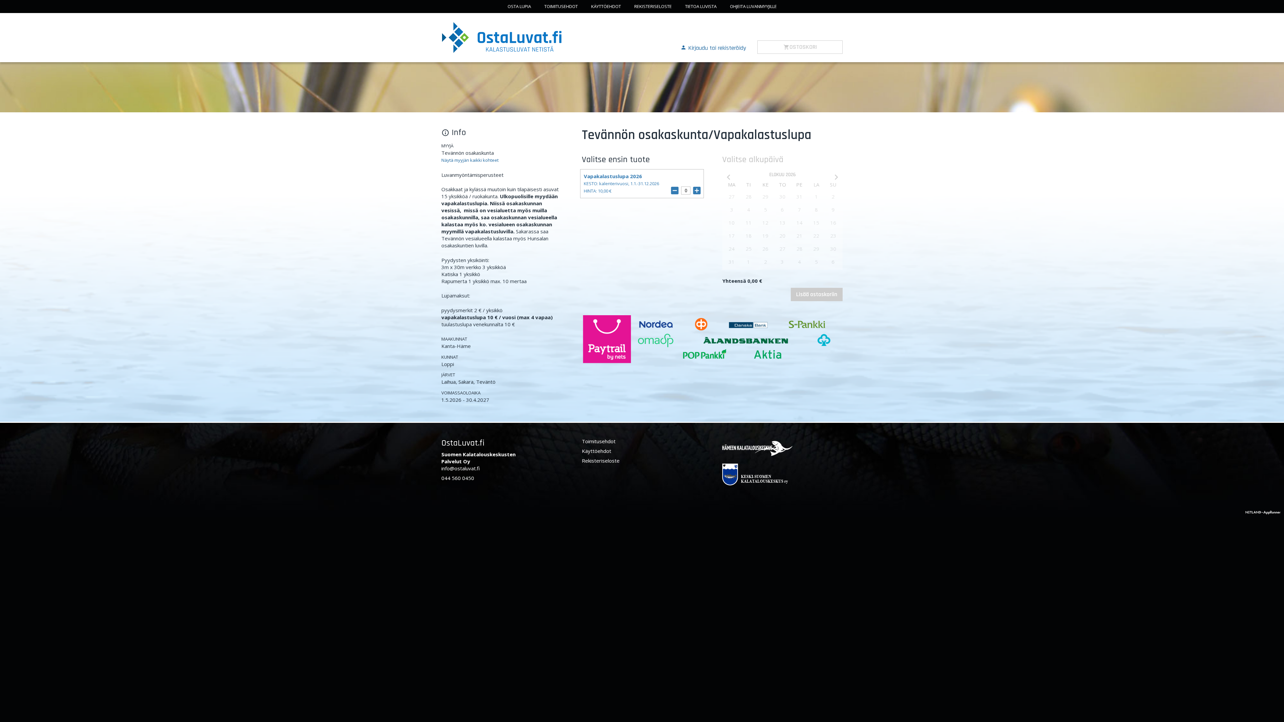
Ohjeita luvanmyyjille (753, 6)
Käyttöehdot (606, 6)
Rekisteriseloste (653, 6)
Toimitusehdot (561, 6)
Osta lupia (519, 6)
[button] (713, 47)
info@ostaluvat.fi (460, 468)
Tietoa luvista (701, 6)
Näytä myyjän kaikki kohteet (470, 160)
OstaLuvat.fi (463, 443)
